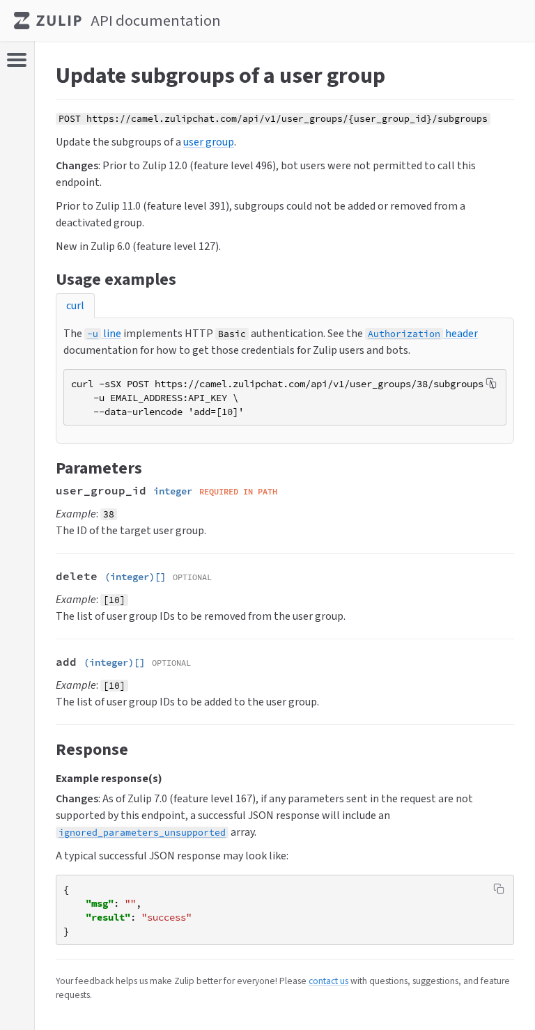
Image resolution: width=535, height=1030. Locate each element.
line (104, 333)
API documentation (156, 20)
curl (75, 305)
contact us (328, 980)
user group (208, 141)
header (423, 333)
